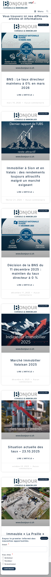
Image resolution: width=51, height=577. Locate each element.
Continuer (9, 569)
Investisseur (10, 564)
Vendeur (8, 561)
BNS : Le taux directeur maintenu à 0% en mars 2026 (25, 84)
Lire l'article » (25, 95)
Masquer (44, 538)
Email (5, 544)
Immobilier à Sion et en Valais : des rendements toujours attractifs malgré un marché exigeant (25, 176)
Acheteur (8, 558)
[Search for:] (46, 11)
